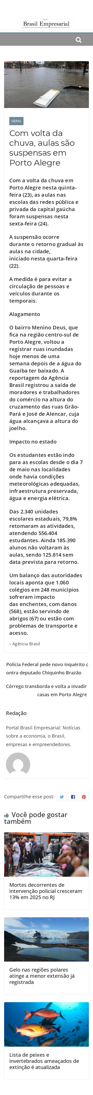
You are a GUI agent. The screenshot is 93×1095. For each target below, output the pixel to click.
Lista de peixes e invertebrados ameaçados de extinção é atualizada (44, 1061)
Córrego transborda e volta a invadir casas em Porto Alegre (46, 690)
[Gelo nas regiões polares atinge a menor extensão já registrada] (46, 921)
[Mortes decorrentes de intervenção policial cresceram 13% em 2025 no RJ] (46, 836)
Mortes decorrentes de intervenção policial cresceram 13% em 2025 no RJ (45, 891)
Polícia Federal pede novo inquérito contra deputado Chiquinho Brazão (47, 668)
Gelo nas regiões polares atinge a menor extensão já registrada (42, 975)
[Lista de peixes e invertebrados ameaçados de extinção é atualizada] (46, 1006)
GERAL (16, 121)
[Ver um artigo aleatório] (87, 39)
